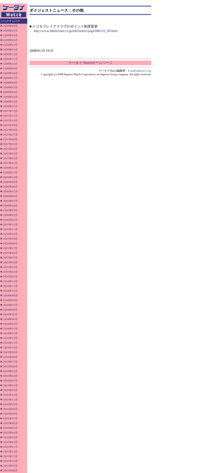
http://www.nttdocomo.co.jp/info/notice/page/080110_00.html (75, 31)
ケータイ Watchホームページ (90, 62)
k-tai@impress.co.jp (139, 70)
